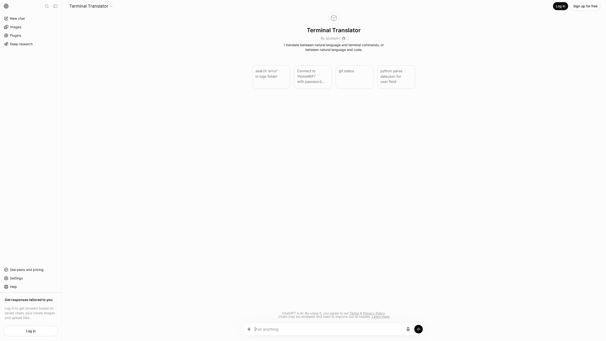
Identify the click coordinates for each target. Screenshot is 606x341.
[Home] (6, 6)
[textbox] (328, 331)
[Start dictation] (408, 329)
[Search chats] (47, 6)
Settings (16, 278)
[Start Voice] (418, 329)
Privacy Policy (374, 313)
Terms (354, 313)
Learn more (380, 316)
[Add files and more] (249, 329)
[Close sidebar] (55, 6)
